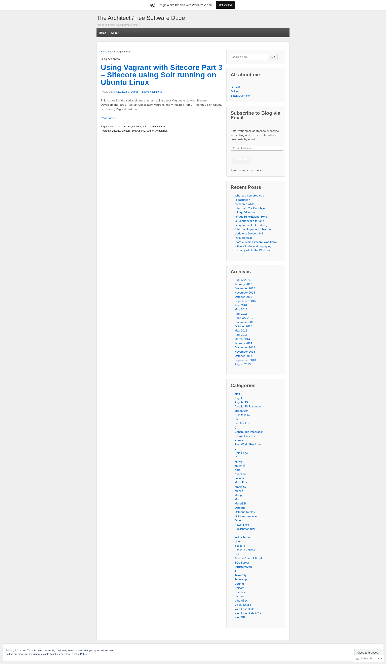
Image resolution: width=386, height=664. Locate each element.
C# (236, 419)
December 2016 (245, 288)
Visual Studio (243, 604)
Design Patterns (245, 436)
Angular (239, 398)
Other (238, 520)
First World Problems (248, 444)
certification (242, 423)
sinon (238, 541)
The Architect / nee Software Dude (140, 18)
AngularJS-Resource (248, 406)
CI (236, 427)
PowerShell (242, 524)
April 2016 (241, 313)
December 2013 (245, 347)
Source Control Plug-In (249, 558)
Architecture (242, 414)
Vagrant (161, 126)
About (114, 32)
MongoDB (241, 495)
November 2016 (245, 292)
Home (102, 32)
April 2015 (241, 334)
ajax (237, 393)
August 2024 (243, 279)
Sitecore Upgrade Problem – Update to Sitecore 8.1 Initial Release (253, 233)
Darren (135, 91)
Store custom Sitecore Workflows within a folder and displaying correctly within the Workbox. (256, 246)
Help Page (241, 452)
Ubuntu (152, 126)
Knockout (240, 474)
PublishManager (245, 528)
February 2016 (244, 317)
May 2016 (241, 309)
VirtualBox (161, 130)
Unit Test (240, 592)
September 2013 (245, 360)
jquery (238, 461)
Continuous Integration (249, 431)
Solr (144, 126)
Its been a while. (245, 204)
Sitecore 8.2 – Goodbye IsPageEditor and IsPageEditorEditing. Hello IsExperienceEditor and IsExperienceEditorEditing (251, 217)
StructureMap (243, 566)
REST (238, 533)
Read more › (109, 118)
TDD (237, 571)
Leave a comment (152, 91)
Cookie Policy (79, 654)
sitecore (136, 126)
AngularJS (241, 402)
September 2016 (245, 301)
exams (239, 440)
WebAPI (240, 617)
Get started (225, 4)
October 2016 (243, 296)
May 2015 (241, 330)
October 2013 (243, 355)
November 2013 (245, 351)
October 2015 (243, 326)
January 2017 (243, 284)
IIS (236, 457)
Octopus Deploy (245, 512)
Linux (119, 126)
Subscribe (241, 159)
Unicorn (239, 587)
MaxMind (240, 486)
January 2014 (243, 343)
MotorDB (240, 503)
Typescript (241, 579)
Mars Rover (242, 482)
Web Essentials (244, 609)
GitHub (235, 91)
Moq (237, 499)
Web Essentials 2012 (248, 613)
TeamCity (240, 575)
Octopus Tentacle (246, 516)
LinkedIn (236, 87)
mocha (239, 490)
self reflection (243, 537)
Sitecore (125, 130)
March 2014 (242, 339)
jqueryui (240, 465)
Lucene (127, 126)
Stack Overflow (240, 95)
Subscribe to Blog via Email (255, 115)
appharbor (241, 410)
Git (236, 448)
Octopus (240, 507)
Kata (237, 469)
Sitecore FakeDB (245, 549)
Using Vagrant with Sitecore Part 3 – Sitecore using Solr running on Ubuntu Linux (161, 74)
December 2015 (245, 322)
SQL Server (242, 562)
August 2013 (243, 364)
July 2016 (241, 305)
